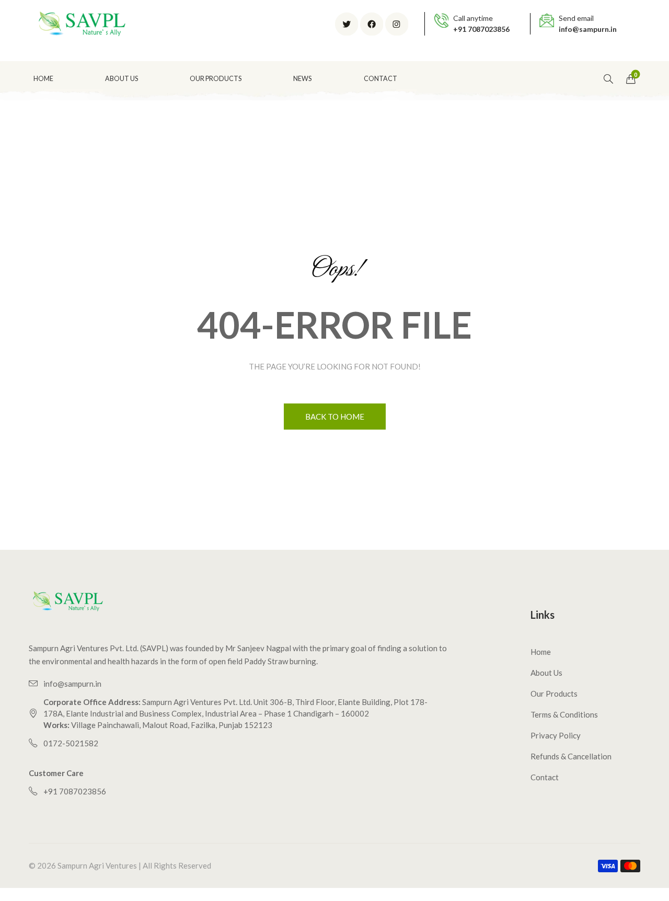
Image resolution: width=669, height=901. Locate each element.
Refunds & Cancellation (571, 756)
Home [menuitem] (43, 79)
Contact (544, 777)
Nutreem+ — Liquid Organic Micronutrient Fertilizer (97, 866)
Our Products (554, 693)
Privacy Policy (555, 735)
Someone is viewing (86, 844)
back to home (334, 416)
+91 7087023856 (481, 29)
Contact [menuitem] (380, 79)
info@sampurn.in (588, 29)
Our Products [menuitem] (215, 79)
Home (540, 651)
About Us (546, 672)
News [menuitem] (302, 79)
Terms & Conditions (564, 714)
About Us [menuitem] (121, 79)
